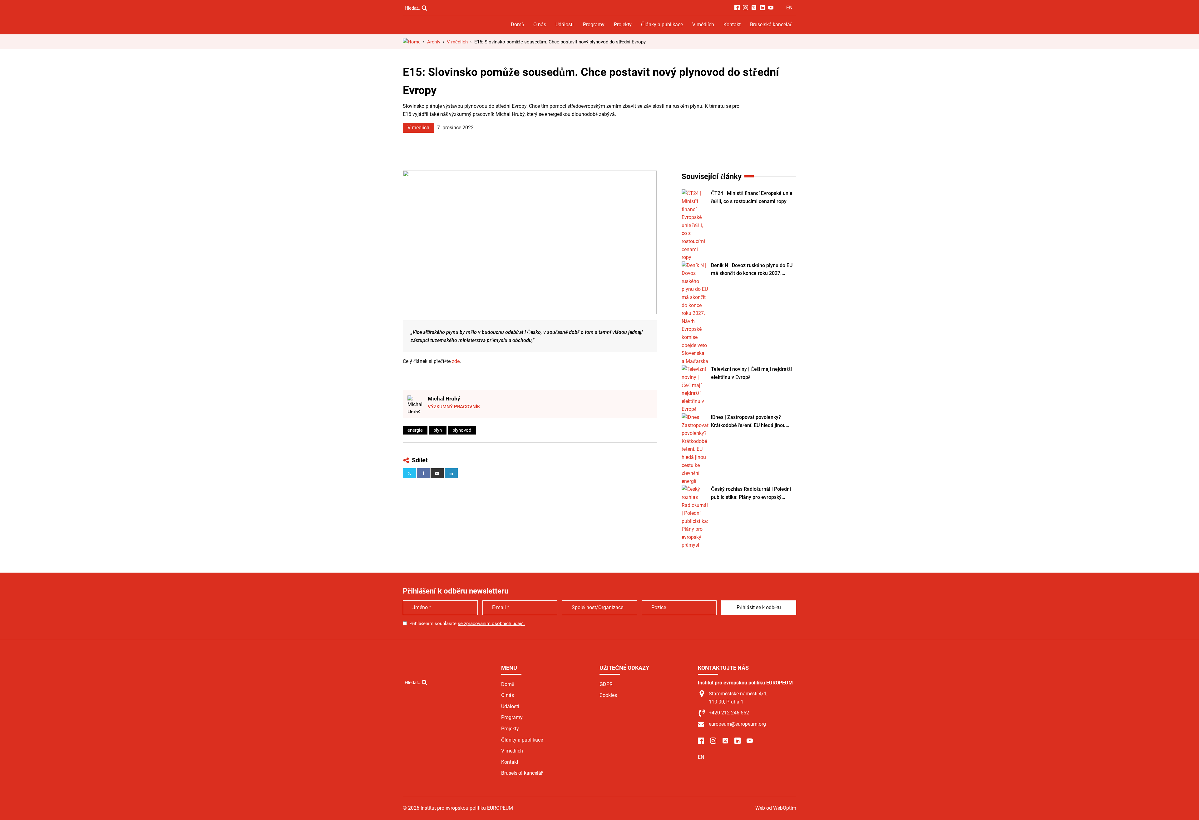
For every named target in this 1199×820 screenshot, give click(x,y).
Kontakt (732, 24)
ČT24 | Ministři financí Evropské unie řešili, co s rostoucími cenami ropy (751, 197)
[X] (409, 473)
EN (789, 8)
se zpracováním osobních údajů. (491, 623)
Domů (517, 24)
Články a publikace (662, 24)
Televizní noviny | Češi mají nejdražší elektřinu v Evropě (751, 373)
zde (456, 361)
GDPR (606, 684)
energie (415, 430)
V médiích (703, 24)
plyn (437, 430)
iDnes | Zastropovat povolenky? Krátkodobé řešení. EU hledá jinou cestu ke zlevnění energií (748, 421)
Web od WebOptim (775, 808)
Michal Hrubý (444, 398)
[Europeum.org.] (412, 42)
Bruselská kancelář (771, 24)
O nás (539, 24)
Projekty (623, 24)
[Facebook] (423, 473)
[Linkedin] (451, 473)
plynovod (461, 430)
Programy (593, 24)
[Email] (437, 473)
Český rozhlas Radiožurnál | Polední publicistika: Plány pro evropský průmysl (751, 493)
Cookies (608, 695)
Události (564, 24)
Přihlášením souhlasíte (467, 623)
